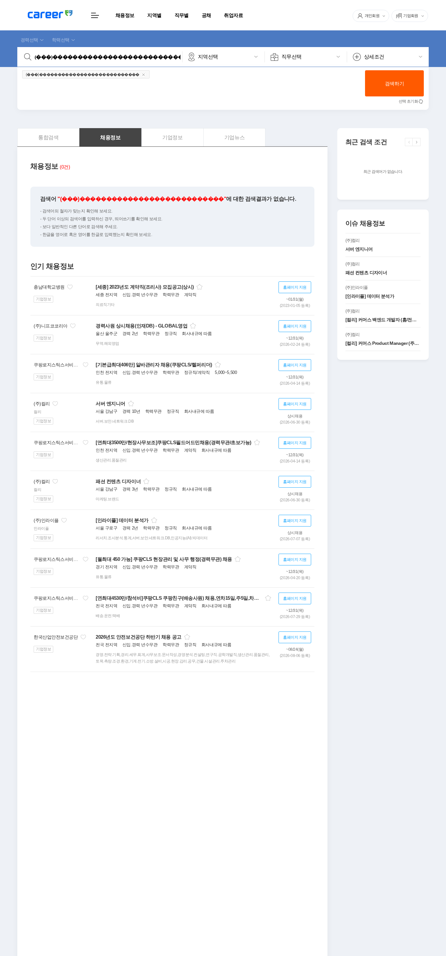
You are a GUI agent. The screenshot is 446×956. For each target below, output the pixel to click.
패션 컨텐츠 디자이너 (118, 481)
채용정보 (125, 15)
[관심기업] (69, 287)
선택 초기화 (408, 101)
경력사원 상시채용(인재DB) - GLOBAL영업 (141, 325)
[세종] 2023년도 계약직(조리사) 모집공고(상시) (145, 287)
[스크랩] (199, 287)
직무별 (182, 15)
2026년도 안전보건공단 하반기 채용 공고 (139, 637)
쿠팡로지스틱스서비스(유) (57, 364)
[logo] (50, 14)
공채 (206, 15)
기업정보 (43, 299)
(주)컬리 (42, 403)
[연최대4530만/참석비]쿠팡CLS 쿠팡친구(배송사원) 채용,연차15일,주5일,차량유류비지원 (179, 598)
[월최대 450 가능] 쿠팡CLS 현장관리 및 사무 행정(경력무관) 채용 (164, 559)
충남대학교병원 (49, 287)
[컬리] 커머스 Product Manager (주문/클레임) (383, 343)
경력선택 (29, 39)
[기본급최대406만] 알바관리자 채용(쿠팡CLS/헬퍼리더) (154, 364)
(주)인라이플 (46, 520)
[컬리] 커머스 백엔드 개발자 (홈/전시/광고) (383, 319)
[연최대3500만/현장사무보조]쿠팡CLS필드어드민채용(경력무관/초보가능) (173, 442)
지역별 (154, 15)
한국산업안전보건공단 (56, 637)
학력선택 (60, 39)
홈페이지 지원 (295, 287)
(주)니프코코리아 (51, 325)
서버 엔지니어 (110, 403)
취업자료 (233, 15)
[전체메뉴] (94, 15)
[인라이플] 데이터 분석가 (122, 520)
